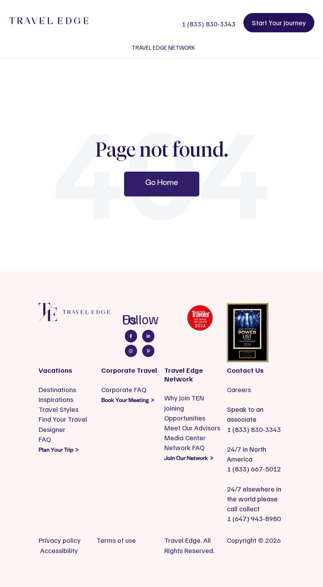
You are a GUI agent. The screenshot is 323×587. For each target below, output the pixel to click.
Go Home (161, 183)
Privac (48, 540)
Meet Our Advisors (192, 427)
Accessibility (59, 550)
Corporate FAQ (123, 389)
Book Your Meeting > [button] (127, 401)
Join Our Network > (188, 459)
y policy (69, 540)
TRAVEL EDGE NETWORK (163, 47)
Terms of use (116, 540)
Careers (239, 389)
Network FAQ (184, 447)
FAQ (45, 439)
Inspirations (56, 399)
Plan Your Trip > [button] (58, 451)
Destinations (57, 389)
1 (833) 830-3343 (209, 23)
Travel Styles (58, 409)
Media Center (185, 437)
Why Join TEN (184, 397)
